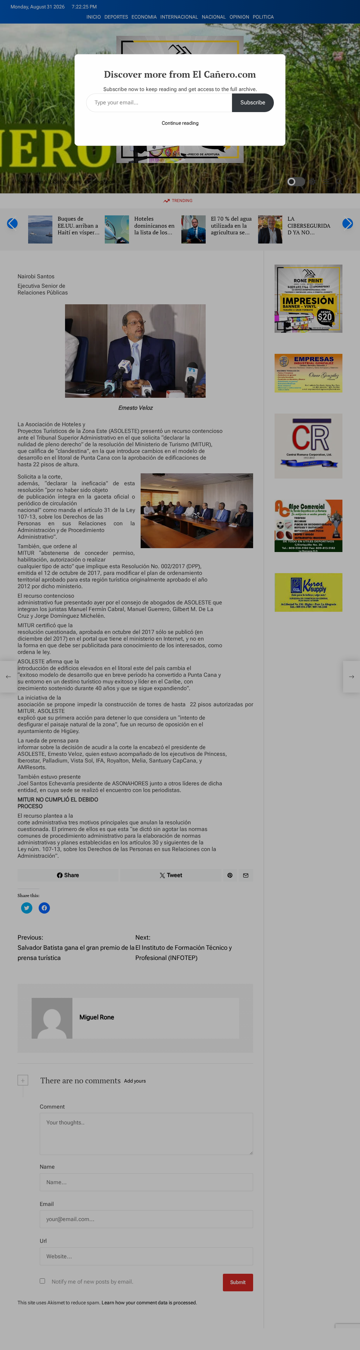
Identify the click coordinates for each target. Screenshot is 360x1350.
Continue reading (180, 123)
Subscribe (252, 102)
